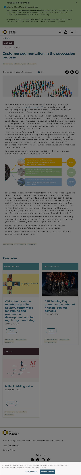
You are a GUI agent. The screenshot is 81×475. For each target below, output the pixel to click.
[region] (40, 468)
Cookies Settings (31, 471)
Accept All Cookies (47, 471)
